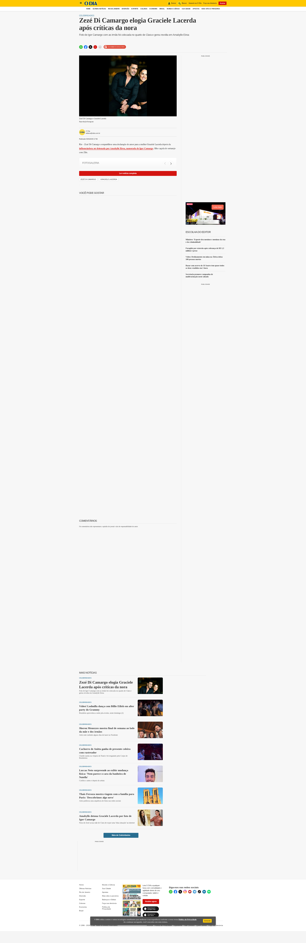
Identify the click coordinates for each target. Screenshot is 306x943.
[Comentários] (100, 47)
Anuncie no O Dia (195, 3)
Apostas (196, 9)
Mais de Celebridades (121, 835)
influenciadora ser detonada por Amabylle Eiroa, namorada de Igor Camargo (116, 148)
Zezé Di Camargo (88, 179)
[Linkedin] (204, 891)
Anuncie (150, 925)
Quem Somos (201, 925)
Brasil (162, 9)
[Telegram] (194, 891)
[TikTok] (199, 891)
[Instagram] (185, 891)
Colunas (143, 9)
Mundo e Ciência (173, 9)
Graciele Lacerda (108, 179)
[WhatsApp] (170, 891)
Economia (153, 9)
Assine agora (151, 901)
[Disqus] (128, 559)
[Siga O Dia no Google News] (115, 47)
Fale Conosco (189, 925)
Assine (222, 3)
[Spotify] (209, 891)
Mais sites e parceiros (110, 896)
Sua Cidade (186, 9)
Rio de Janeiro (114, 9)
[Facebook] (175, 891)
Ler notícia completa (128, 173)
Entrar (173, 3)
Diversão (125, 9)
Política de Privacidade (106, 908)
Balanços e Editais (109, 900)
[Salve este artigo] (95, 47)
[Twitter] (180, 891)
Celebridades (86, 16)
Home (88, 9)
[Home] (90, 5)
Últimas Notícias (99, 9)
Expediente (178, 925)
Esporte (134, 9)
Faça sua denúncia (210, 3)
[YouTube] (190, 891)
